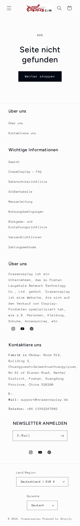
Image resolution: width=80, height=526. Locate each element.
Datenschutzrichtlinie (28, 181)
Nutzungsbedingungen (26, 211)
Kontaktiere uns (22, 133)
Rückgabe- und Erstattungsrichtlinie (28, 224)
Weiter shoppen (40, 76)
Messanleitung (20, 201)
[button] (9, 8)
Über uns (16, 123)
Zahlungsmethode (22, 247)
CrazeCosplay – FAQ (25, 171)
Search (14, 162)
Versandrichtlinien (25, 237)
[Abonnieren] (62, 435)
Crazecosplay (31, 518)
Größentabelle (20, 191)
